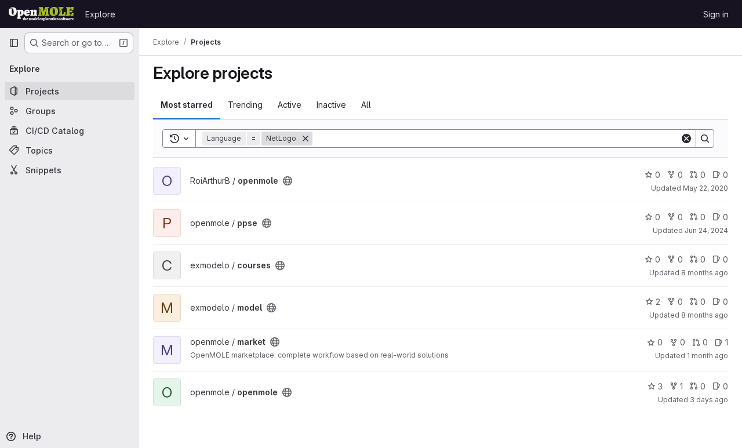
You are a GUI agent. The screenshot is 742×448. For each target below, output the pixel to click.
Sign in (716, 14)
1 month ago (707, 355)
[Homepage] (41, 14)
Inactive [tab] (331, 105)
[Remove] (305, 138)
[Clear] (686, 138)
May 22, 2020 (705, 188)
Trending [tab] (245, 105)
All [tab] (366, 105)
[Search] (705, 138)
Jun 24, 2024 (706, 230)
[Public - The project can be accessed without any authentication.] (287, 180)
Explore (100, 14)
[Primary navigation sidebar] (14, 43)
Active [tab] (289, 105)
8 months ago (704, 272)
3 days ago (709, 399)
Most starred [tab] (187, 105)
